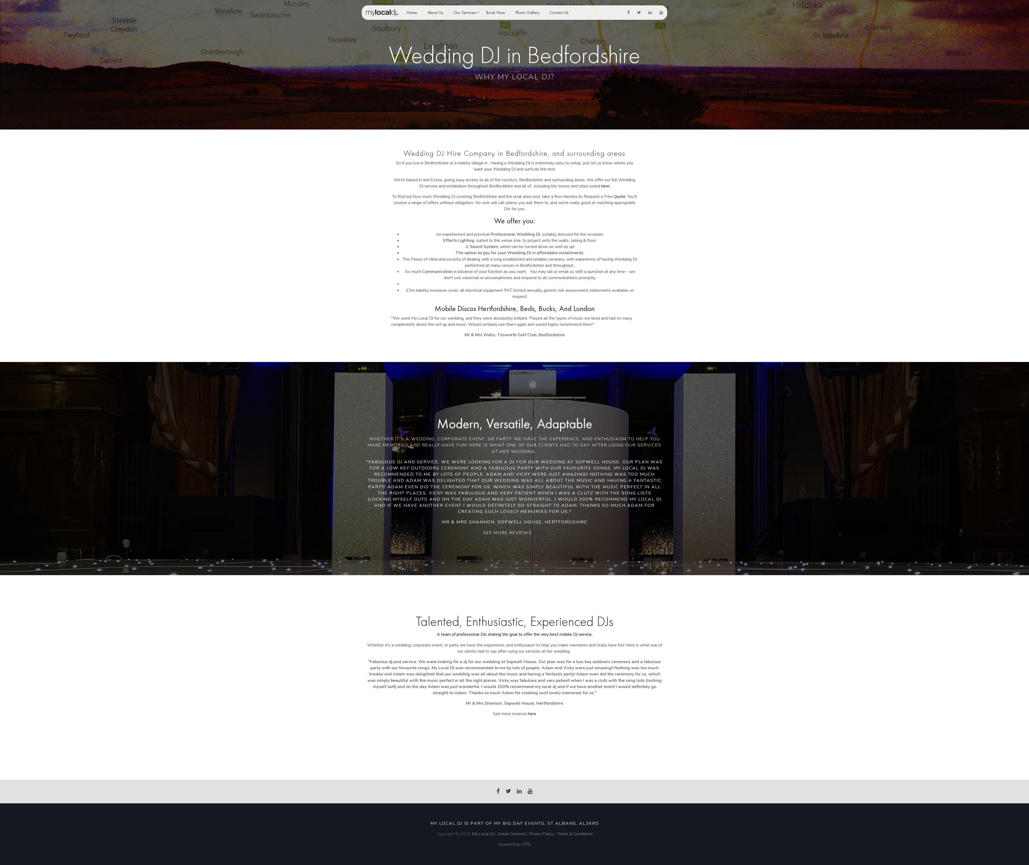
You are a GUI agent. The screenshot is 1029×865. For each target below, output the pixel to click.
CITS (526, 844)
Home (412, 12)
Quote (619, 196)
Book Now (495, 12)
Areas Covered (511, 834)
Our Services (464, 12)
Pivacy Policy (541, 834)
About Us (435, 12)
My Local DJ (483, 834)
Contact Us (559, 12)
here (540, 533)
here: (605, 186)
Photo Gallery (527, 12)
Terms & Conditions (575, 834)
